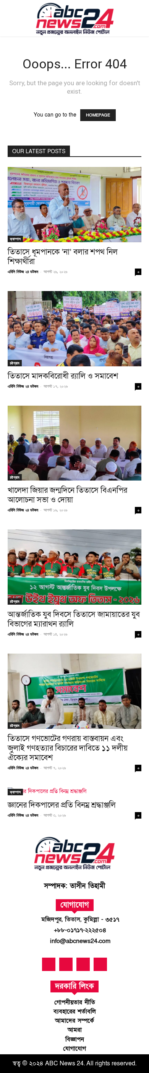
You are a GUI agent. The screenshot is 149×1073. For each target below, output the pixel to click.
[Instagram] (100, 964)
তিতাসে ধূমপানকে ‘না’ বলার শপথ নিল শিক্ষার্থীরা (63, 257)
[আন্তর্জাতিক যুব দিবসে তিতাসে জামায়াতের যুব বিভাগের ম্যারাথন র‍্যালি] (74, 567)
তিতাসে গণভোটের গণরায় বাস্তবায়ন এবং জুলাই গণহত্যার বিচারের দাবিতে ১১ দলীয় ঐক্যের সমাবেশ (68, 748)
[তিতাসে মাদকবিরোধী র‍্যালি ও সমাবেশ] (74, 328)
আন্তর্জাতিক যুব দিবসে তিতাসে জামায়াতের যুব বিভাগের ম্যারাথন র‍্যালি (74, 619)
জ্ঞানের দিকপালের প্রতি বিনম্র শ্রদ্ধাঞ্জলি (62, 805)
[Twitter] (83, 964)
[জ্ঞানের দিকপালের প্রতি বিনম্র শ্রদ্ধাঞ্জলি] (74, 791)
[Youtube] (66, 964)
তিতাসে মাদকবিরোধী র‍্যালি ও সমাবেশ (63, 376)
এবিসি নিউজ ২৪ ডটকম (23, 271)
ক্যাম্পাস (15, 238)
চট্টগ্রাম (14, 363)
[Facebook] (48, 964)
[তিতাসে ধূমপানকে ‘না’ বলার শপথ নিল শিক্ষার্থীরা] (74, 204)
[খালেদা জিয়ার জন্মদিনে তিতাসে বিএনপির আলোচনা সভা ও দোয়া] (74, 443)
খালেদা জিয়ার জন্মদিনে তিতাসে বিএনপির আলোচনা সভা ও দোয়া (67, 495)
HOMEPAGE (98, 115)
